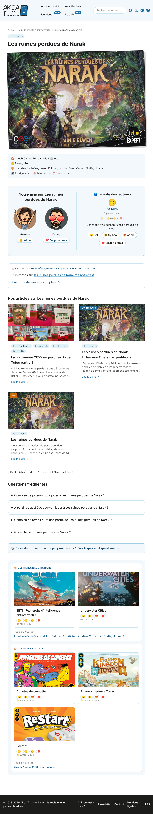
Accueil (12, 29)
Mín (26, 163)
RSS (147, 804)
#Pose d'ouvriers (38, 472)
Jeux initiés (18, 351)
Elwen (18, 163)
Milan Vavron (76, 168)
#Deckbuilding (17, 472)
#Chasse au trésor (61, 472)
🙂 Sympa (110, 235)
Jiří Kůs (63, 168)
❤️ (38, 620)
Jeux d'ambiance (21, 346)
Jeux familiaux (59, 346)
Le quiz (72, 14)
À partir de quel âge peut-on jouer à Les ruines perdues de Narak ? (61, 507)
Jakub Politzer (48, 168)
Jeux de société (49, 6)
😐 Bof (94, 235)
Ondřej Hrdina (94, 168)
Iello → (50, 767)
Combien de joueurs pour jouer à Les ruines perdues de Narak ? (59, 495)
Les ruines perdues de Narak (34, 439)
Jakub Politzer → (54, 636)
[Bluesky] (148, 10)
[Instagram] (142, 10)
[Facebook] (130, 10)
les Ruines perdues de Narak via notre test (64, 275)
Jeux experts (43, 29)
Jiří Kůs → (73, 636)
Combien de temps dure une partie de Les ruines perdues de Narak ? (63, 520)
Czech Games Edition (28, 158)
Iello (44, 158)
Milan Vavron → (91, 636)
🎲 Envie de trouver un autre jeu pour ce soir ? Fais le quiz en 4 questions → (65, 548)
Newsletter (50, 14)
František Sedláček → (27, 636)
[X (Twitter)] (136, 10)
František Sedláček (26, 168)
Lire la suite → (19, 381)
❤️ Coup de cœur (112, 242)
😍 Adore (129, 235)
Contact (119, 804)
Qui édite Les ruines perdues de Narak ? (42, 532)
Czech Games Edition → (29, 767)
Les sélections (73, 6)
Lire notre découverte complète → (36, 282)
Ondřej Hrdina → (114, 636)
